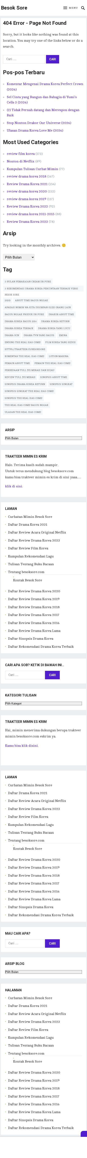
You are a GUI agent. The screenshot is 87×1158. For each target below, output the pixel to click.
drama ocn (12, 335)
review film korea (21, 154)
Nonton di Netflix (20, 161)
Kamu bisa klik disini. (21, 746)
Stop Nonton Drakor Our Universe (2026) (39, 123)
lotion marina (58, 356)
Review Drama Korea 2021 (27, 184)
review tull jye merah (20, 377)
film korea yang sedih (60, 342)
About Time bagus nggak (31, 300)
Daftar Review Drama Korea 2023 (34, 540)
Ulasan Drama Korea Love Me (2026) (35, 130)
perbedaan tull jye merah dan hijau (29, 370)
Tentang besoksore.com (26, 572)
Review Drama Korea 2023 (27, 222)
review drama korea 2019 (26, 199)
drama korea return (55, 321)
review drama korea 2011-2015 (30, 214)
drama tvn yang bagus (39, 335)
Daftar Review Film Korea (28, 548)
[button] (70, 8)
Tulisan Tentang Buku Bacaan (31, 564)
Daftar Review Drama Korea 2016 (34, 623)
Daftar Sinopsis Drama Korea (30, 639)
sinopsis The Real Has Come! (23, 398)
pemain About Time (17, 363)
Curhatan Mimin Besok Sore (30, 517)
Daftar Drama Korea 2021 (27, 525)
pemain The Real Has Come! (52, 363)
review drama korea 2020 (27, 191)
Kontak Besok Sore (27, 580)
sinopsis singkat (61, 384)
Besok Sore (14, 8)
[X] (84, 1134)
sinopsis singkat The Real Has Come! (29, 391)
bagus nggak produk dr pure (24, 314)
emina (63, 335)
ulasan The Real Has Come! (23, 412)
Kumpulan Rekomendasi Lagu (31, 556)
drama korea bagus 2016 (21, 321)
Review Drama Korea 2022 (27, 206)
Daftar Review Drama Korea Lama (34, 631)
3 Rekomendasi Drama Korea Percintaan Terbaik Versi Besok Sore (41, 289)
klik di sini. (14, 486)
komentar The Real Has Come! (24, 356)
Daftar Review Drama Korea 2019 (34, 599)
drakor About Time (61, 314)
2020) (7, 300)
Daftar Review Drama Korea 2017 (33, 615)
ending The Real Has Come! (23, 342)
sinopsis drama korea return (25, 384)
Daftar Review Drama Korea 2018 (34, 607)
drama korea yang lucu (54, 328)
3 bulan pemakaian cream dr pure (28, 281)
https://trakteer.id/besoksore (25, 349)
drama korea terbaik (19, 328)
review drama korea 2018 (26, 176)
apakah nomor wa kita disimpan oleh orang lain (38, 307)
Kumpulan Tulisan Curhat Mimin (32, 169)
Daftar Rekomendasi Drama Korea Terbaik (41, 647)
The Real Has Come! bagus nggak (26, 405)
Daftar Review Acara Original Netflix (37, 532)
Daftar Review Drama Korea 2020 (34, 591)
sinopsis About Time (53, 377)
